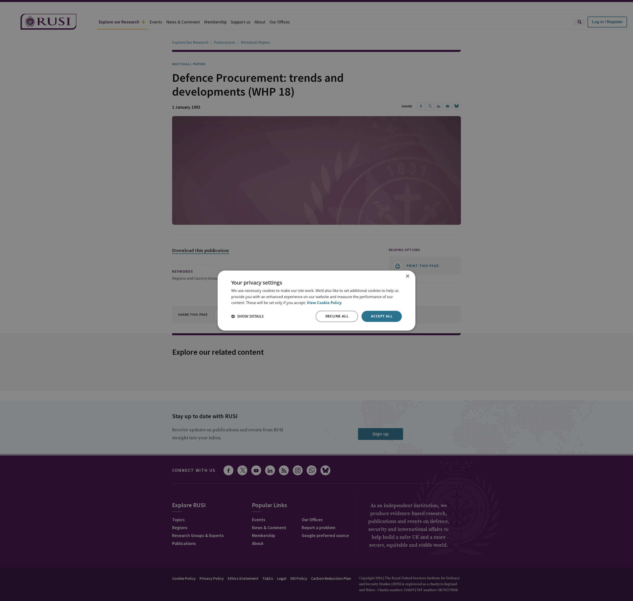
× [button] (407, 276)
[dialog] (316, 300)
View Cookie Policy (324, 302)
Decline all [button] (336, 316)
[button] (247, 316)
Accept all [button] (381, 316)
